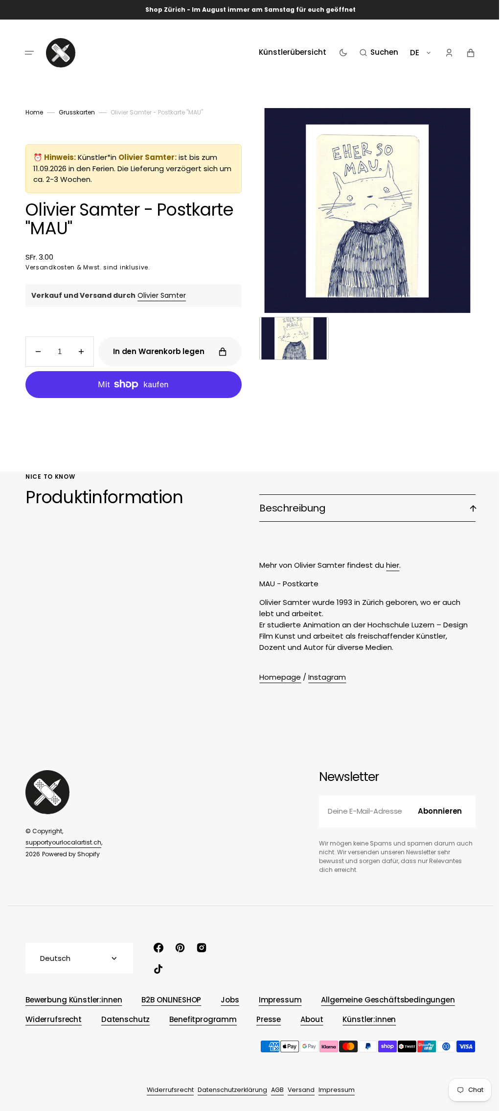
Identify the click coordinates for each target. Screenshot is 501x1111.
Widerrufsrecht (166, 1090)
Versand (297, 1090)
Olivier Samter (158, 295)
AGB (273, 1090)
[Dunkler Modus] (339, 53)
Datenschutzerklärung (228, 1090)
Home (31, 112)
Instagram (323, 677)
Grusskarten (73, 112)
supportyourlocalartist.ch (60, 842)
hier (389, 565)
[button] (26, 53)
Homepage (276, 677)
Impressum (333, 1090)
